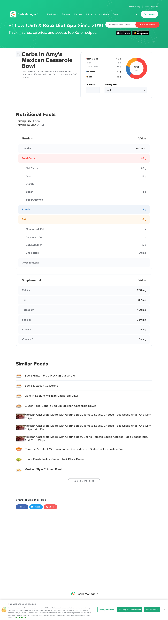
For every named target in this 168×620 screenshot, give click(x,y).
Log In (134, 14)
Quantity (90, 84)
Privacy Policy (135, 6)
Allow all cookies (152, 609)
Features (51, 14)
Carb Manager (24, 14)
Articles (89, 14)
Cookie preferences (106, 609)
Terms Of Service (151, 6)
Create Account (147, 24)
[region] (84, 610)
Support (117, 14)
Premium (66, 14)
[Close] (164, 609)
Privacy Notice (20, 617)
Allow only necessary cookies (130, 609)
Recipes (78, 14)
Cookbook (104, 14)
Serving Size (111, 84)
